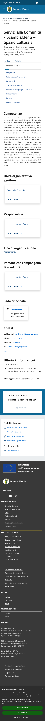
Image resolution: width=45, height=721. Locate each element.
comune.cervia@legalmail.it (17, 346)
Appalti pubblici (10, 550)
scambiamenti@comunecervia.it (26, 334)
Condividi (7, 61)
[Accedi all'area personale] (37, 2)
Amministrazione (16, 18)
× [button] (42, 688)
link (3, 703)
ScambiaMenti (17, 309)
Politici (7, 519)
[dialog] (22, 703)
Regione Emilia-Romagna (12, 2)
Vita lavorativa (10, 543)
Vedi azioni (18, 61)
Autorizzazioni (10, 586)
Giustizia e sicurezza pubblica (15, 573)
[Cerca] (40, 9)
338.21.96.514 (16, 338)
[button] (22, 717)
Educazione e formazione (13, 569)
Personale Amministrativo (14, 523)
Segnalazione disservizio (13, 669)
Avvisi (7, 603)
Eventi (7, 616)
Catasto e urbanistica (12, 553)
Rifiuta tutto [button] (22, 713)
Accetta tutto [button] (22, 708)
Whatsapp (16, 342)
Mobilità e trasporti (11, 559)
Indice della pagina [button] (13, 66)
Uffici (26, 18)
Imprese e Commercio (12, 546)
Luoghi (7, 613)
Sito (5, 351)
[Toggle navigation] (4, 9)
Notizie (7, 597)
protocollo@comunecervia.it (16, 643)
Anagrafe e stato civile (13, 536)
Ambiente (8, 580)
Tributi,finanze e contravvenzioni (16, 576)
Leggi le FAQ (9, 672)
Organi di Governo (11, 506)
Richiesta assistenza (12, 676)
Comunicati (9, 600)
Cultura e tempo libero (13, 540)
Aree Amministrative (12, 509)
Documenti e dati (11, 526)
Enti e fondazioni (11, 516)
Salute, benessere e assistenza (16, 583)
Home (5, 18)
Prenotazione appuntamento (15, 666)
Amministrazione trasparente (15, 686)
